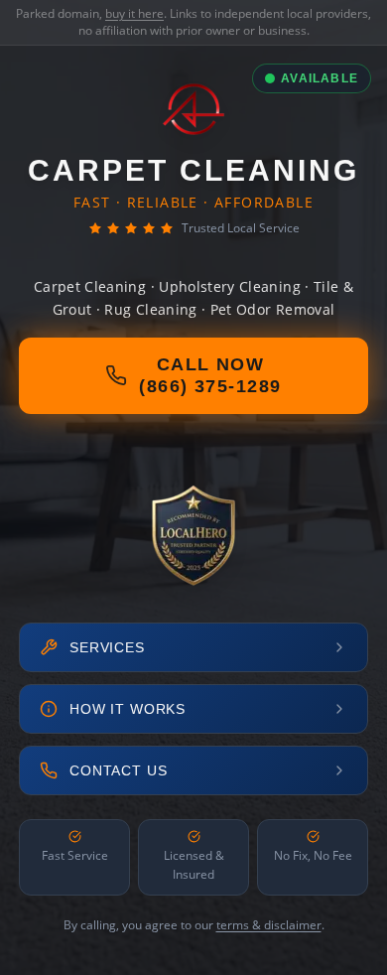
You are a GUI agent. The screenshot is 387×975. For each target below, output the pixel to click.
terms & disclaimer (269, 924)
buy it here (134, 13)
